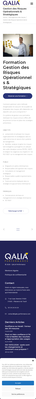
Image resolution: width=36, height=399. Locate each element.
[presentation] (6, 45)
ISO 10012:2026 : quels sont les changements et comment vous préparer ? (17, 347)
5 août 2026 (8, 331)
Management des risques (17, 17)
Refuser (18, 388)
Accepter (18, 383)
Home (5, 17)
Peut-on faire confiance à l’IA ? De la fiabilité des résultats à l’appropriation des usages (17, 336)
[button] (33, 361)
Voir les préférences (18, 394)
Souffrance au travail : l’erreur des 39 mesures (18, 327)
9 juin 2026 (8, 341)
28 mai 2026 (9, 352)
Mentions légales (11, 270)
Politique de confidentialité (15, 274)
